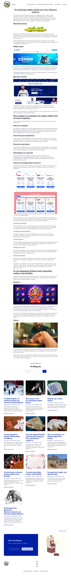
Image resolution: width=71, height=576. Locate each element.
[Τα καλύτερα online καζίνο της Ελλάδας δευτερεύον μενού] (53, 4)
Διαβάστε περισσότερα (8, 413)
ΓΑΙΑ (37, 564)
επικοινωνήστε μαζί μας (14, 549)
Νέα (37, 566)
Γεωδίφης (13, 4)
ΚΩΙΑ (40, 442)
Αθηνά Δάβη (14, 404)
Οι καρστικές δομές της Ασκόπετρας (57, 473)
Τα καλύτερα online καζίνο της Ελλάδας (34, 473)
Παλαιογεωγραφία (31, 4)
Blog (19, 404)
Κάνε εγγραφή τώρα (27, 549)
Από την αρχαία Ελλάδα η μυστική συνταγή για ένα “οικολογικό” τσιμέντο (35, 437)
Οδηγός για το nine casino (54, 400)
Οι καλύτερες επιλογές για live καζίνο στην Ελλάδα (13, 474)
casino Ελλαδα (25, 215)
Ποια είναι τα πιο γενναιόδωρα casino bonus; (34, 400)
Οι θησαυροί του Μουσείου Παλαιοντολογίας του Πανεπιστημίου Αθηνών (14, 511)
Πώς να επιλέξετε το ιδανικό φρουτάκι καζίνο (55, 436)
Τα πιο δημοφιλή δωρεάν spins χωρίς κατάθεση (12, 436)
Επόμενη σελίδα (63, 530)
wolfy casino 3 (18, 72)
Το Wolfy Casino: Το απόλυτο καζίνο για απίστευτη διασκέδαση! (13, 400)
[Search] (44, 371)
